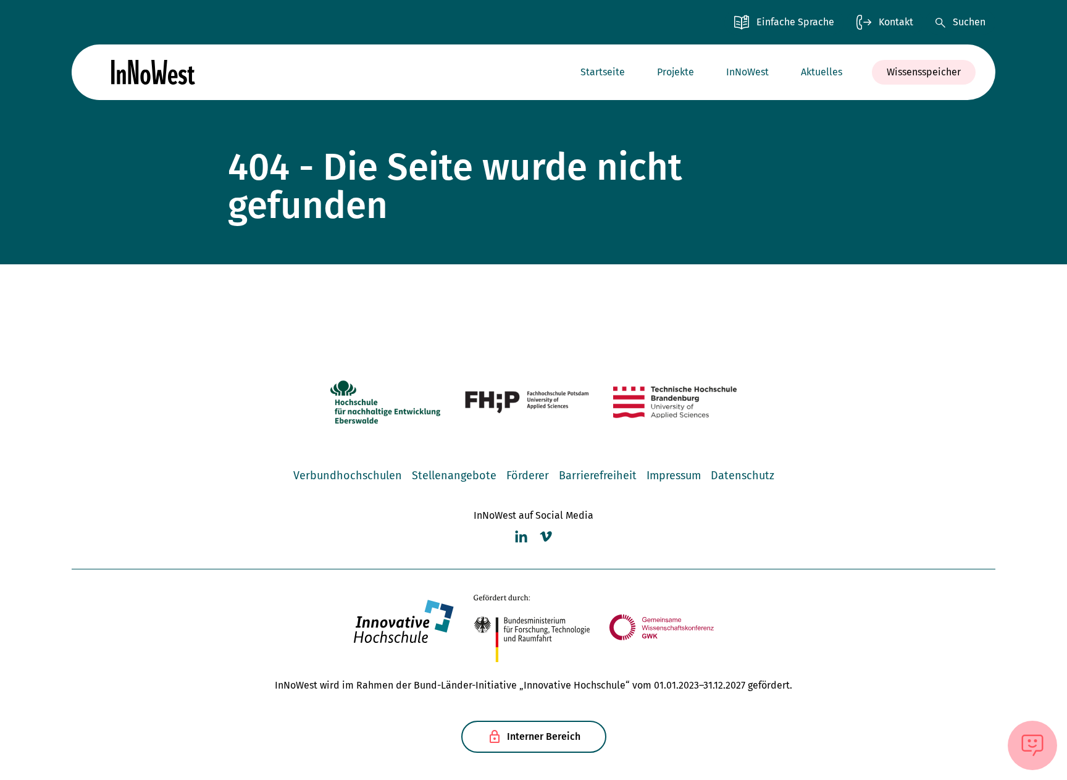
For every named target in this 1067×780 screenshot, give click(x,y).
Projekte (675, 72)
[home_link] (153, 72)
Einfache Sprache (795, 22)
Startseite (602, 72)
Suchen (969, 22)
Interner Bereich (543, 736)
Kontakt (896, 22)
